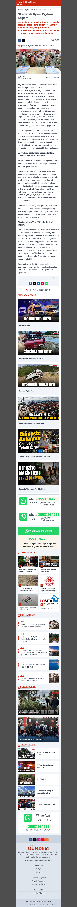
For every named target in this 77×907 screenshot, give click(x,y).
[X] (34, 839)
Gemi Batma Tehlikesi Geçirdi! (48, 2)
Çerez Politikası (38, 884)
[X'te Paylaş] (23, 40)
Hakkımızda (38, 865)
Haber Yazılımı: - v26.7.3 (39, 905)
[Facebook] (30, 839)
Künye (38, 869)
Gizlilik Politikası (38, 881)
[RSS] (47, 839)
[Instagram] (39, 839)
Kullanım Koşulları (38, 878)
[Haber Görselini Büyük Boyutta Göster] (38, 61)
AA (27, 77)
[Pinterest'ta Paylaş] (42, 283)
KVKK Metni (38, 890)
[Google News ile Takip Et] (55, 77)
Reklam (38, 872)
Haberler (20, 10)
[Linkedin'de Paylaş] (38, 283)
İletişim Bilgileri (39, 893)
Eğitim (27, 10)
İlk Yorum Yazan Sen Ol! (40, 290)
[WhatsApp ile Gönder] (46, 283)
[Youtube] (43, 839)
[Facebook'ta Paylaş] (19, 40)
